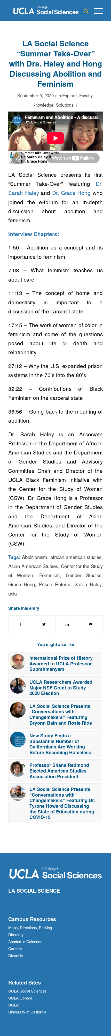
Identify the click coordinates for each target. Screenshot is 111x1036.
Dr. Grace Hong (71, 192)
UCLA (13, 1005)
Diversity (15, 955)
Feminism (49, 575)
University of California (27, 1012)
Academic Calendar (25, 941)
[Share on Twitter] (44, 624)
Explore (69, 95)
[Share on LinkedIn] (67, 624)
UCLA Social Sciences (27, 991)
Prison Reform (54, 584)
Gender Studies (83, 575)
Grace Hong (21, 584)
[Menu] (96, 10)
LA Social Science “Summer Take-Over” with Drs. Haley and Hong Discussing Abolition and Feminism (55, 63)
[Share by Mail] (90, 624)
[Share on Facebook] (20, 624)
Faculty (85, 95)
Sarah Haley (88, 584)
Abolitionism (34, 557)
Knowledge (43, 105)
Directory (16, 934)
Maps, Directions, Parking (30, 927)
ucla (12, 593)
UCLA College (20, 998)
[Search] (83, 10)
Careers (15, 948)
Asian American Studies (33, 566)
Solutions (65, 105)
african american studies (75, 557)
